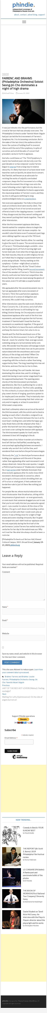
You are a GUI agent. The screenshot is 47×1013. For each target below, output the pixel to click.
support (41, 14)
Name (5, 607)
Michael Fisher (8, 93)
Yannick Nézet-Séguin (15, 682)
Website (5, 633)
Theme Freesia (23, 1001)
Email (5, 620)
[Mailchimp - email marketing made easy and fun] (19, 759)
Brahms (8, 676)
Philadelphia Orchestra (18, 679)
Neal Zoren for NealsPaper (33, 902)
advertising (32, 14)
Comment (6, 572)
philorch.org (15, 545)
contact (23, 14)
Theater (5, 74)
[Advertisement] (23, 47)
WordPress (33, 1001)
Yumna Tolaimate (30, 860)
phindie (5, 1001)
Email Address (11, 738)
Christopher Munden (32, 926)
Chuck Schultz (29, 833)
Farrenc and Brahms (20, 676)
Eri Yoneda (28, 881)
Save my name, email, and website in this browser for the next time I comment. (22, 655)
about (16, 14)
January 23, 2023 (23, 93)
